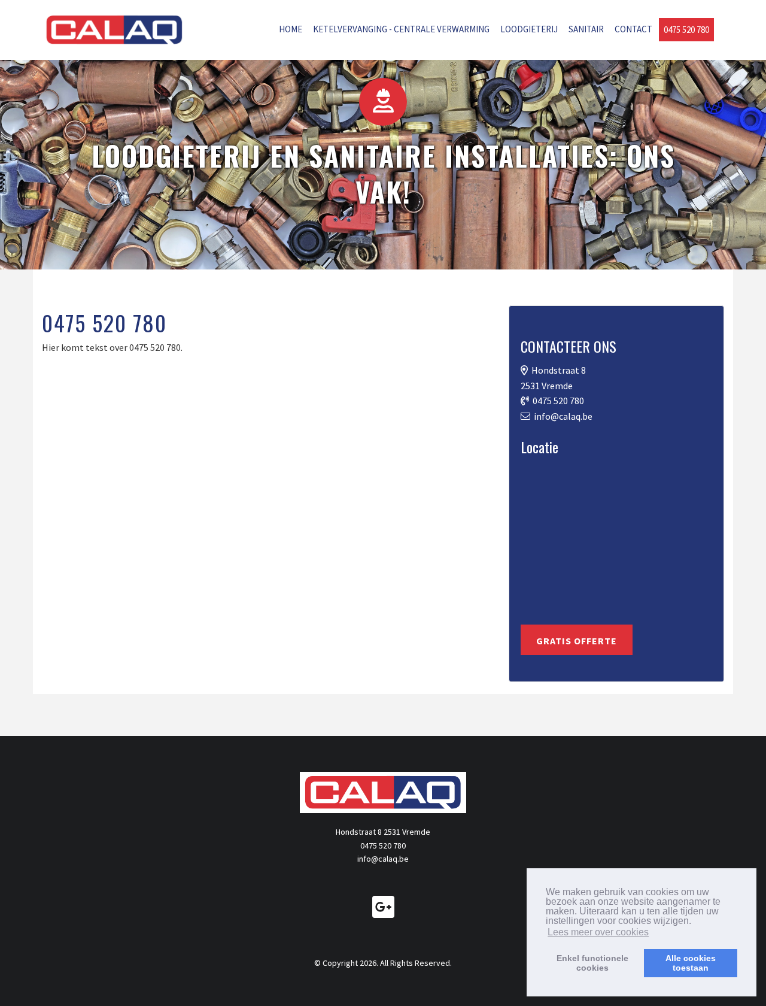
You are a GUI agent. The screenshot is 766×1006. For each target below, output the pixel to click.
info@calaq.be (563, 416)
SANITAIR (586, 29)
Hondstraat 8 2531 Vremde (383, 831)
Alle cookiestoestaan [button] (690, 962)
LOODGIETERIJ (529, 29)
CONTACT (633, 29)
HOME (290, 29)
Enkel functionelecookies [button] (592, 962)
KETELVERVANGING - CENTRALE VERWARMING (401, 29)
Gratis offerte (576, 641)
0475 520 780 (686, 29)
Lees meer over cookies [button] (598, 932)
